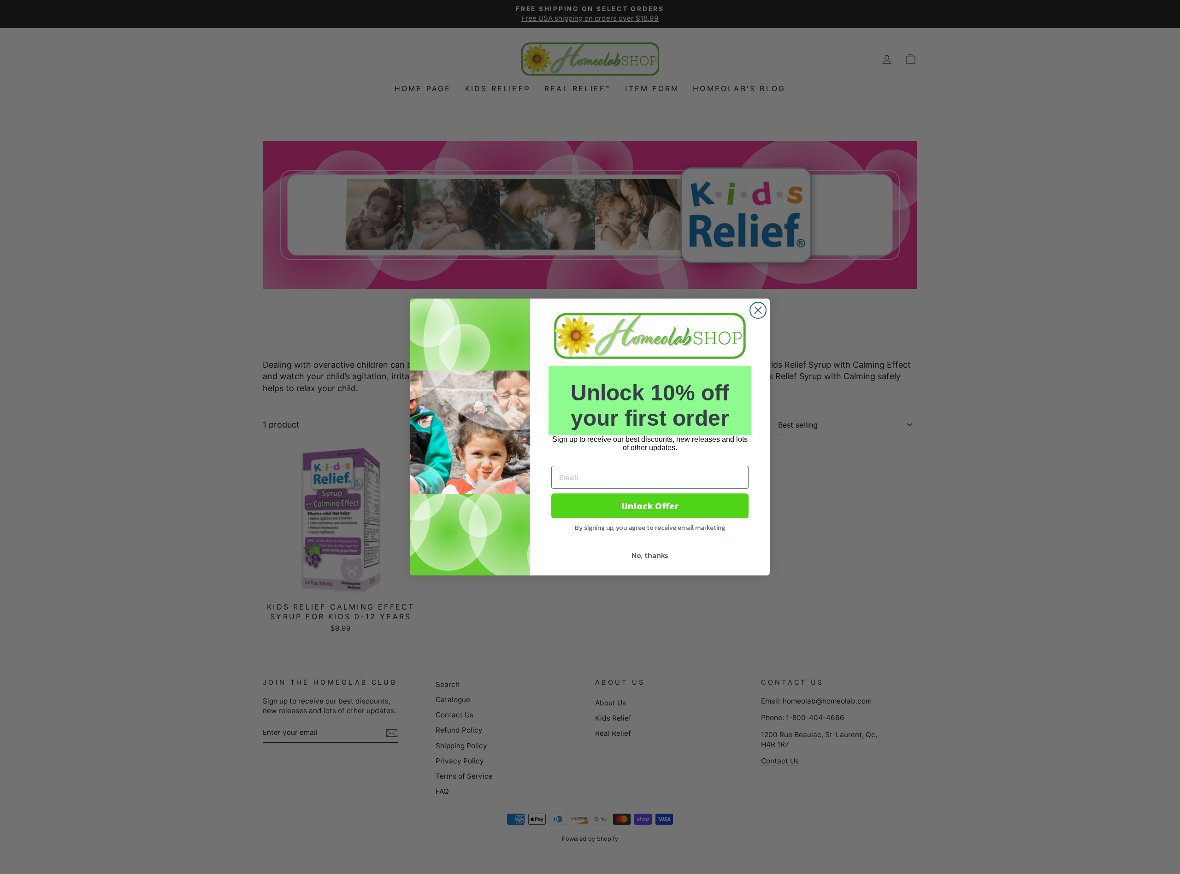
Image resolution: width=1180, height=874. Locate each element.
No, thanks (649, 555)
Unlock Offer (650, 506)
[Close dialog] (758, 310)
